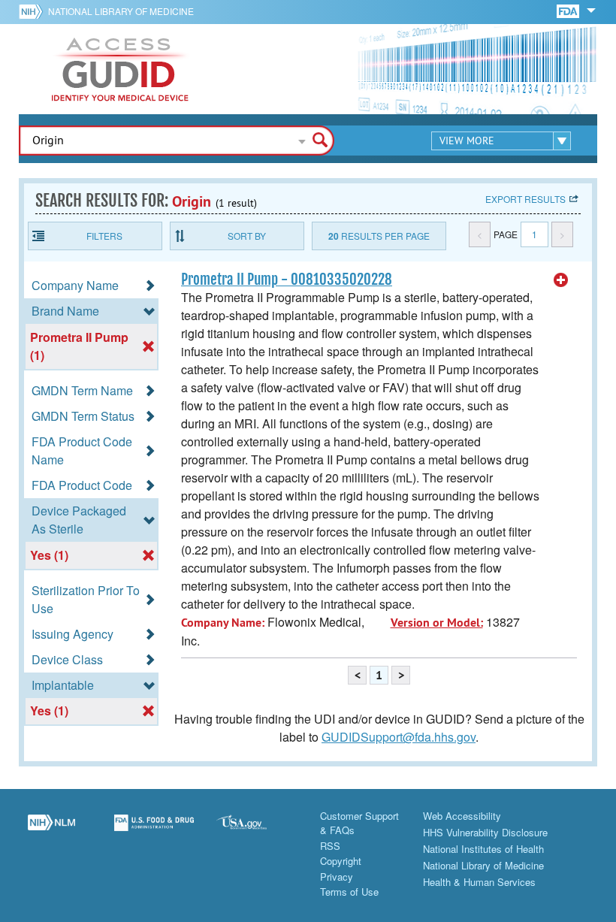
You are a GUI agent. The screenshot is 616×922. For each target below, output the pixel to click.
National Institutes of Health (483, 849)
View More (466, 140)
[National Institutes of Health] (33, 11)
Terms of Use (349, 891)
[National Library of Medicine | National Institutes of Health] (51, 831)
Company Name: (222, 622)
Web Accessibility (462, 816)
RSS (330, 846)
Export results (525, 198)
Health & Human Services (479, 882)
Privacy (336, 876)
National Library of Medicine (121, 11)
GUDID (120, 69)
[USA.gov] (256, 831)
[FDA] (569, 10)
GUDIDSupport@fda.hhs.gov (399, 736)
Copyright (340, 861)
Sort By (247, 235)
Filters (104, 235)
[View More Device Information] (561, 280)
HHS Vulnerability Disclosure (485, 832)
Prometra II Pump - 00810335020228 (286, 280)
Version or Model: (437, 622)
